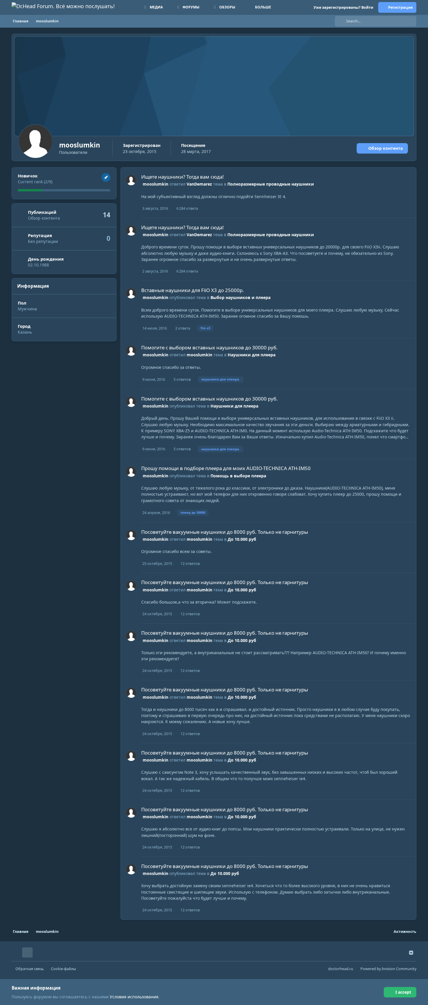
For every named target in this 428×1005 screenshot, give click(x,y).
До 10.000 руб (242, 539)
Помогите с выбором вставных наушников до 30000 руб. (209, 347)
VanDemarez (199, 184)
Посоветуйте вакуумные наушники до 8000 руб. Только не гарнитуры (224, 532)
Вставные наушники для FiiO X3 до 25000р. (192, 290)
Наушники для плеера (251, 354)
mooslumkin (155, 184)
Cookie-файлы (63, 968)
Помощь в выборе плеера (238, 476)
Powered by (388, 968)
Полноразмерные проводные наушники (270, 184)
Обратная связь (29, 968)
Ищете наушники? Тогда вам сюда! (182, 176)
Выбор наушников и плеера (240, 297)
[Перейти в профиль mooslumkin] (131, 180)
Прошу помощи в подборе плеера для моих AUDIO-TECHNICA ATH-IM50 (226, 468)
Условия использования (134, 996)
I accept (403, 992)
